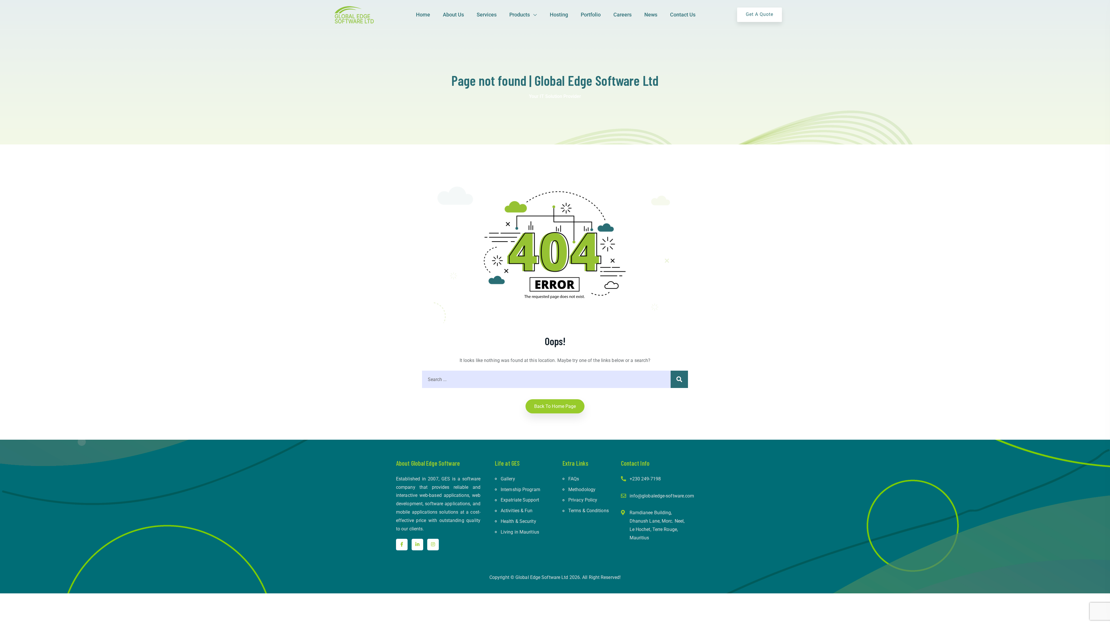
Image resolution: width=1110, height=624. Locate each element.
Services (487, 15)
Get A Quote (759, 14)
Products (519, 15)
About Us (453, 15)
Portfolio (591, 15)
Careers (622, 15)
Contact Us (682, 15)
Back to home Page (555, 406)
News (650, 15)
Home (423, 15)
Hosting (559, 15)
